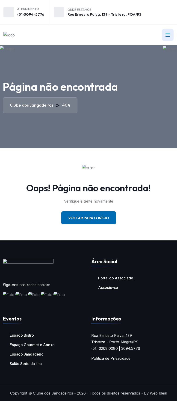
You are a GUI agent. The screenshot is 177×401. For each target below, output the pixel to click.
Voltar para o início (88, 217)
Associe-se (108, 287)
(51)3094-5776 (30, 14)
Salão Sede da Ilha (26, 363)
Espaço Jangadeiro (27, 354)
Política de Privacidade (110, 358)
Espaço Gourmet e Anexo (32, 344)
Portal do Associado (115, 278)
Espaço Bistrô (22, 335)
